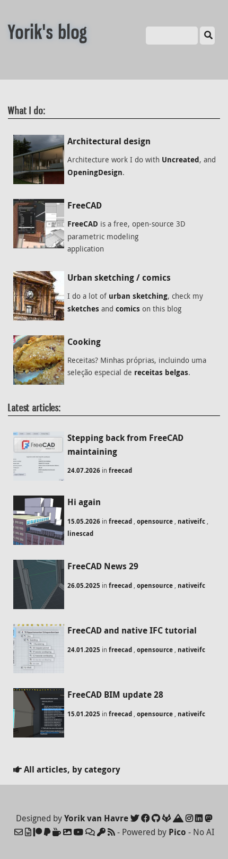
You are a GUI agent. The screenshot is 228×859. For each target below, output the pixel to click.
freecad (120, 470)
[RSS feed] (111, 832)
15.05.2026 (83, 521)
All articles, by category (71, 769)
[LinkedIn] (199, 818)
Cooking (84, 342)
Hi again (84, 502)
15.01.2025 (83, 713)
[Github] (156, 818)
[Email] (18, 832)
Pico (177, 832)
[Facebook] (145, 818)
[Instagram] (189, 818)
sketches (83, 308)
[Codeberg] (178, 818)
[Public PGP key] (101, 832)
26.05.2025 (83, 585)
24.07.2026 (83, 470)
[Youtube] (78, 832)
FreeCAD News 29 (102, 566)
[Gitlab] (166, 818)
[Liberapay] (47, 832)
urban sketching (138, 296)
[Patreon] (37, 832)
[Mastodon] (208, 818)
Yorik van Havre (96, 818)
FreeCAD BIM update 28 (115, 694)
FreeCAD (84, 205)
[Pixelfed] (67, 832)
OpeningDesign (94, 172)
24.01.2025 (83, 649)
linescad (80, 533)
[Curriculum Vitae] (28, 832)
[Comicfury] (90, 832)
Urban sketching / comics (119, 277)
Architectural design (109, 141)
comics (128, 308)
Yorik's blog (47, 32)
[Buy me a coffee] (56, 832)
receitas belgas (161, 372)
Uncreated (180, 159)
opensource (155, 521)
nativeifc (191, 521)
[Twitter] (134, 818)
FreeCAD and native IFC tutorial (132, 630)
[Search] (207, 36)
